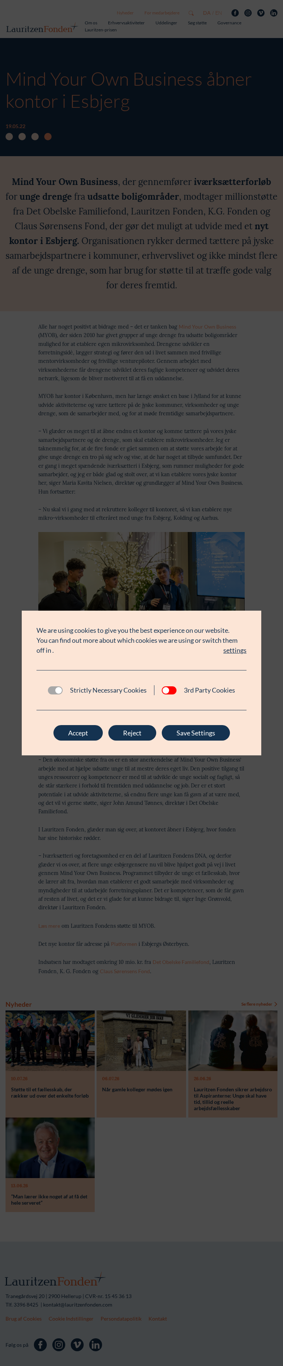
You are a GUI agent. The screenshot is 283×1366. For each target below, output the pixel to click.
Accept (78, 733)
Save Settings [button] (196, 733)
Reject (132, 733)
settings (235, 650)
